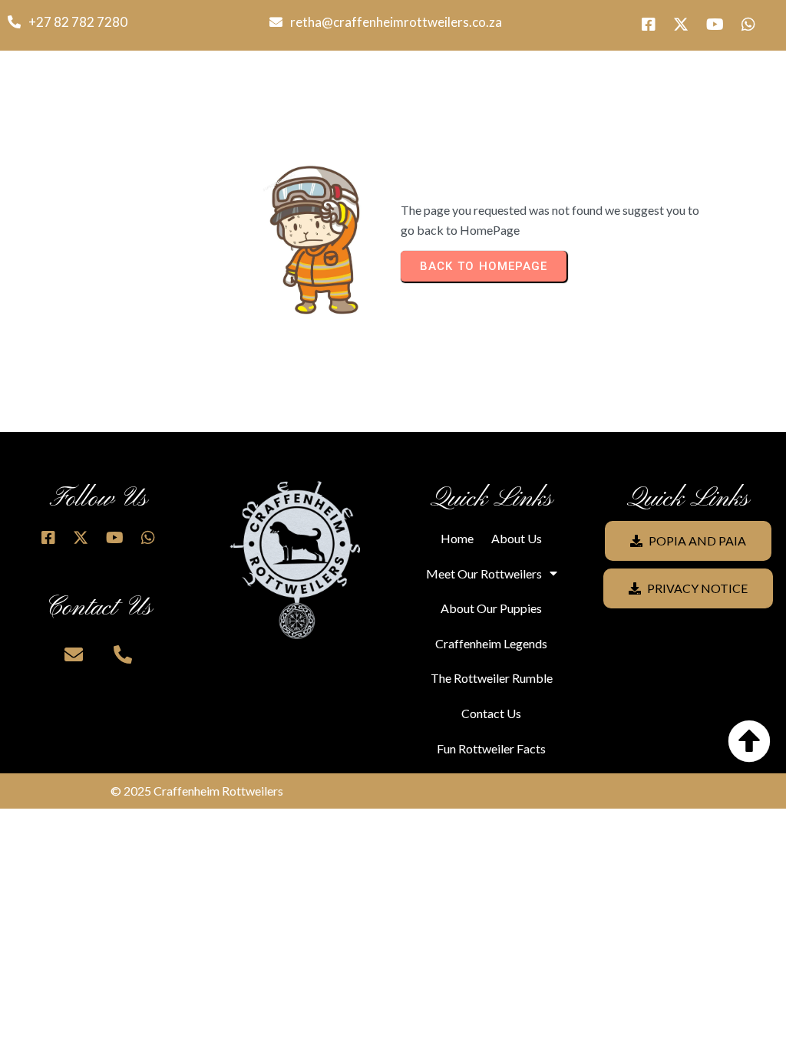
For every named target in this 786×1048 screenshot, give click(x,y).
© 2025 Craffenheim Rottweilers (197, 790)
